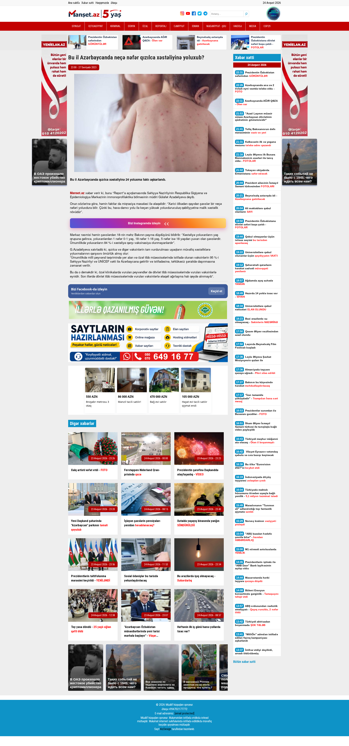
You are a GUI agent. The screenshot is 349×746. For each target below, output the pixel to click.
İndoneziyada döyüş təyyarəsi (253, 478)
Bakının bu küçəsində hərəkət (254, 384)
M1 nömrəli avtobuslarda (255, 551)
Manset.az (77, 193)
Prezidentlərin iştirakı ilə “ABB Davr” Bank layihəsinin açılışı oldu (255, 565)
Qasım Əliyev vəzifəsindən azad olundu (256, 333)
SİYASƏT (76, 26)
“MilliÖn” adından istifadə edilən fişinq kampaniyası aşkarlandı (256, 637)
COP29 (267, 26)
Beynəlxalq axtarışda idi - (256, 197)
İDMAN (195, 26)
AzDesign (165, 729)
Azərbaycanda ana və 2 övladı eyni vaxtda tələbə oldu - (255, 88)
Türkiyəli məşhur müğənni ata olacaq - (256, 440)
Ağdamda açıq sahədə (254, 282)
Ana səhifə (74, 3)
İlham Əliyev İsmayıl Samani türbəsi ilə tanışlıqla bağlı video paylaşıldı (256, 426)
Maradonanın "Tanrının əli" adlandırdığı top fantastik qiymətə (254, 508)
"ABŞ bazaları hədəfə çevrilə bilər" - (253, 537)
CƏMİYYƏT (179, 26)
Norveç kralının (255, 522)
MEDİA (252, 26)
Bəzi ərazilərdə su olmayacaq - (256, 320)
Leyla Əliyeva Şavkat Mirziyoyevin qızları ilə (253, 358)
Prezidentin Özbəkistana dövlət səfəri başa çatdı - (255, 224)
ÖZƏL (145, 26)
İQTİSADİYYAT (95, 26)
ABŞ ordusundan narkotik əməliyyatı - (256, 609)
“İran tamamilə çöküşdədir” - (256, 398)
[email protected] (184, 713)
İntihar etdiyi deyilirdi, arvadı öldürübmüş (254, 651)
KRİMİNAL (115, 26)
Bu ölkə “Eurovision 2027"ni (253, 466)
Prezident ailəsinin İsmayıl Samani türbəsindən (256, 184)
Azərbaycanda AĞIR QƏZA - (256, 102)
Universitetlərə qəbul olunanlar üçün (256, 254)
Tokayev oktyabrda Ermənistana (252, 172)
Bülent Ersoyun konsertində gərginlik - (256, 593)
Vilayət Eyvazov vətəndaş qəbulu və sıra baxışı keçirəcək (256, 453)
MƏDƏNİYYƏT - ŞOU (216, 26)
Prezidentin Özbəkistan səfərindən (254, 74)
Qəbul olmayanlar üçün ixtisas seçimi (255, 239)
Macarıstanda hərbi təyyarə (252, 579)
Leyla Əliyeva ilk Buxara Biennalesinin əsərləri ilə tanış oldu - (255, 157)
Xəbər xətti (87, 3)
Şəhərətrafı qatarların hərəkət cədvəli (253, 268)
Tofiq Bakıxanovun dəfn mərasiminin (255, 130)
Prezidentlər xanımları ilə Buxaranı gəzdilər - (255, 412)
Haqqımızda (102, 3)
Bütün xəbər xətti (244, 662)
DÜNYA (131, 26)
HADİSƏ (238, 26)
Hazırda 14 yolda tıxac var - (256, 295)
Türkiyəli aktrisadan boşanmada (252, 623)
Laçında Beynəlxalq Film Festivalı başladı (255, 345)
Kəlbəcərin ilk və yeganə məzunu (255, 143)
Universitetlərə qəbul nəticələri (253, 307)
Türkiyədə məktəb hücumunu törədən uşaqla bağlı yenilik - (256, 493)
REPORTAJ (160, 26)
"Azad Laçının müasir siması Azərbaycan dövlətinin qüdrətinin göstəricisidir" (253, 116)
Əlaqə (114, 3)
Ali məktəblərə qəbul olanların (253, 210)
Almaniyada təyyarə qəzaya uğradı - (255, 371)
